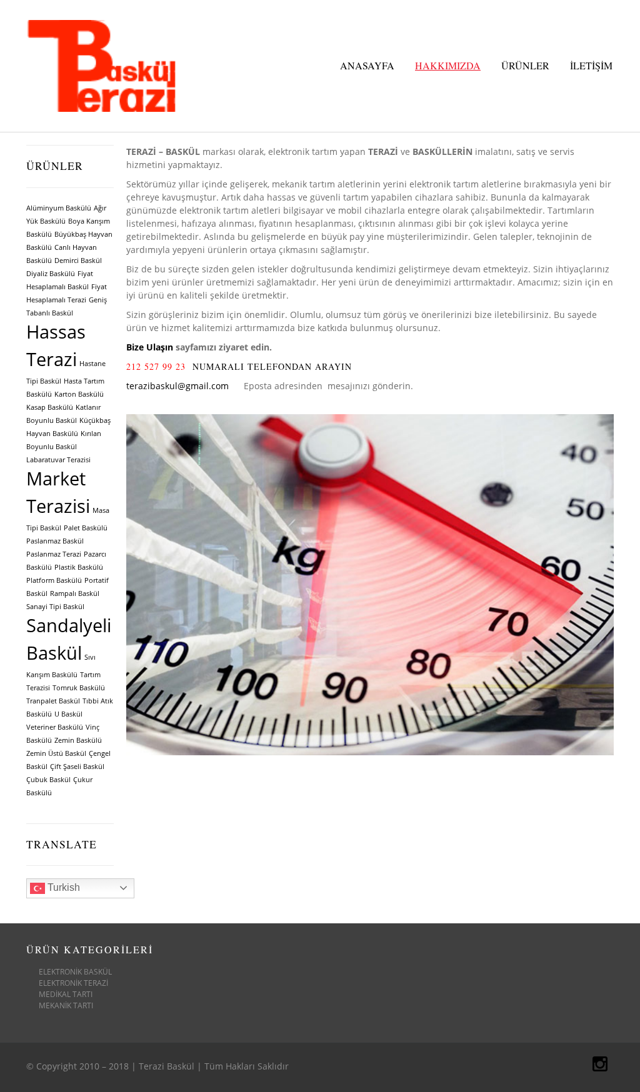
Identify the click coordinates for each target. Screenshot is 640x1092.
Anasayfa (367, 65)
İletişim (591, 65)
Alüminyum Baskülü (58, 208)
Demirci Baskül (78, 260)
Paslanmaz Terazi (53, 554)
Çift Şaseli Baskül (77, 766)
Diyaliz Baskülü (50, 273)
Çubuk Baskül (48, 779)
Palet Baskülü (86, 528)
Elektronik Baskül (75, 971)
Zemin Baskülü (78, 740)
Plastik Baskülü (78, 567)
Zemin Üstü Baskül (56, 753)
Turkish (62, 887)
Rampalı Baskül (74, 593)
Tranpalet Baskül (53, 701)
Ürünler (525, 65)
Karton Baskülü (79, 394)
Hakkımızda (448, 65)
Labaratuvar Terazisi (58, 459)
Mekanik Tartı (66, 1005)
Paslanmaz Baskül (55, 541)
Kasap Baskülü (49, 407)
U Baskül (68, 714)
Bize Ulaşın (149, 347)
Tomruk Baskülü (78, 687)
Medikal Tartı (65, 994)
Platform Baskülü (54, 580)
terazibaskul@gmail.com (177, 386)
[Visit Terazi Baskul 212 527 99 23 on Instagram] (600, 1067)
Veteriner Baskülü (54, 727)
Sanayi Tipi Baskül (55, 606)
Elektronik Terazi (73, 983)
